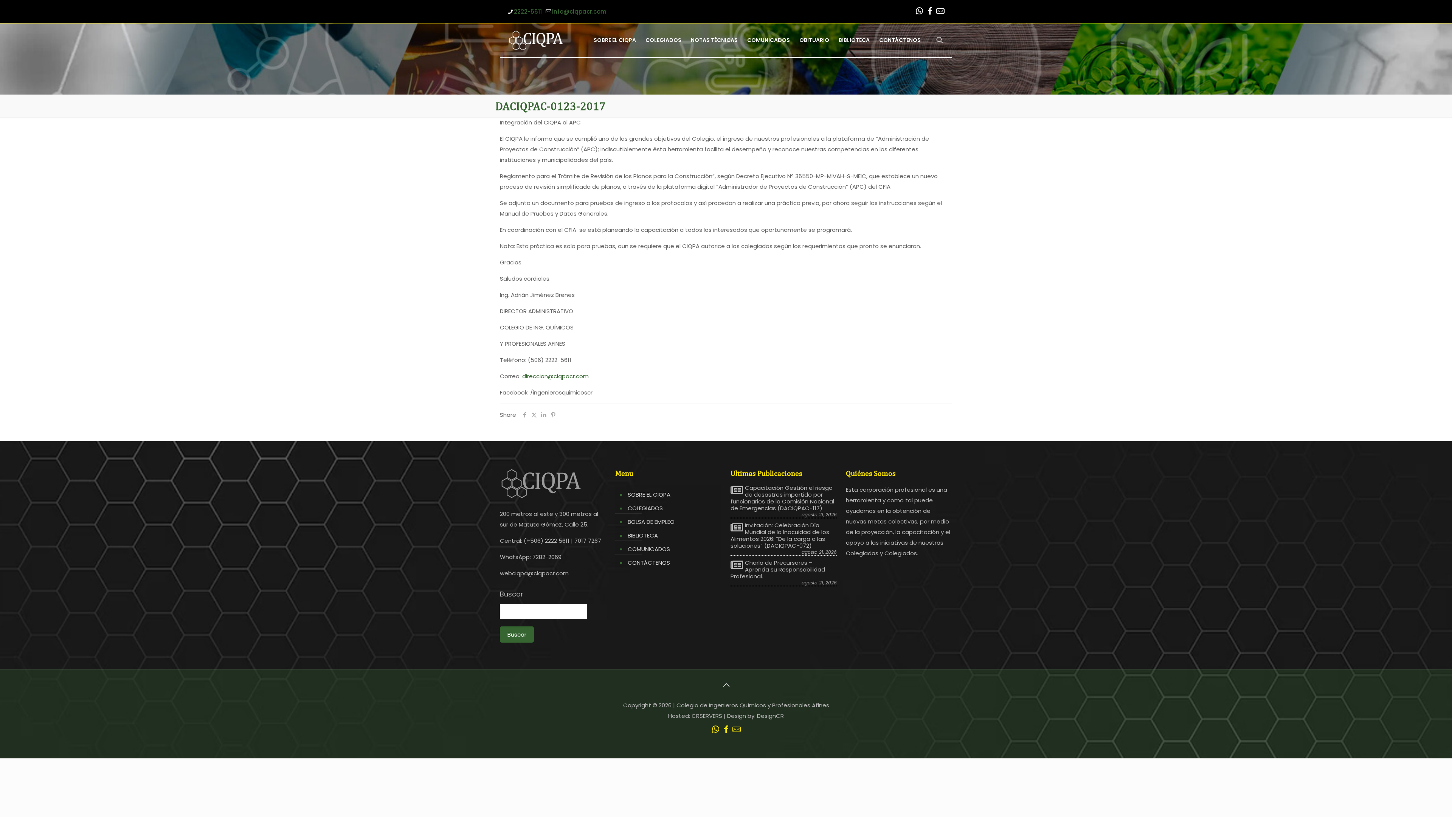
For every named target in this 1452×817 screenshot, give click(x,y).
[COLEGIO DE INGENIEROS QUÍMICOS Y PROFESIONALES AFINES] (536, 40)
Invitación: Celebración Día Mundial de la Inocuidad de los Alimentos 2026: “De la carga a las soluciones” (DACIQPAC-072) (780, 535)
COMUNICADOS (649, 549)
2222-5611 (528, 12)
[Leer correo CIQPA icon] (940, 12)
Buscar (511, 594)
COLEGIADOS (645, 508)
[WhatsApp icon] (919, 12)
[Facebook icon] (930, 12)
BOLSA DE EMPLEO (651, 522)
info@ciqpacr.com (579, 12)
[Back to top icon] (726, 685)
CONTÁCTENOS (649, 563)
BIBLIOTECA (643, 535)
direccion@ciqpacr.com (555, 376)
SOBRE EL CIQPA (649, 495)
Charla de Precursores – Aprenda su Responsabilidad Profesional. (778, 569)
